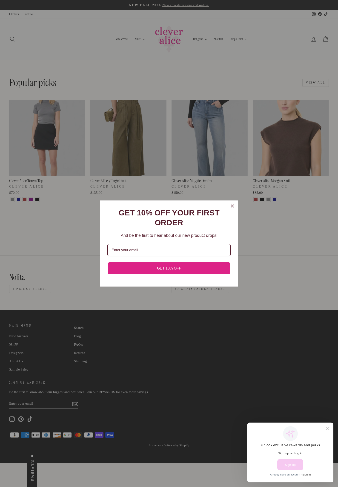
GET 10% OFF (169, 268)
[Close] (232, 206)
